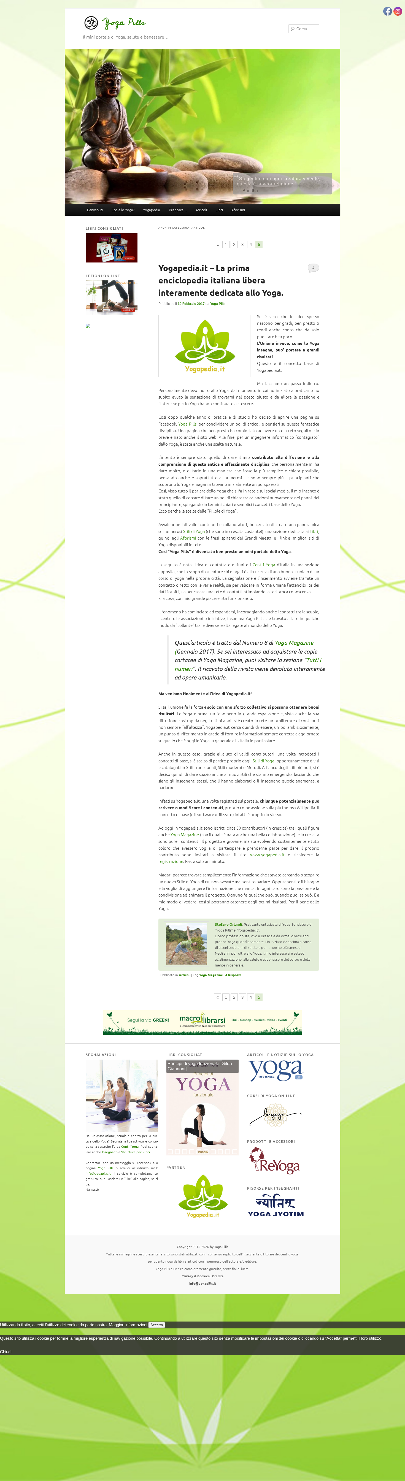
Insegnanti (110, 1152)
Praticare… (178, 209)
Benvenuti (95, 209)
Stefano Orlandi (228, 924)
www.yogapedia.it (267, 854)
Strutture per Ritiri (135, 1152)
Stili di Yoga (194, 531)
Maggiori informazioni (128, 1324)
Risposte (233, 975)
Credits (217, 1276)
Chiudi (5, 1351)
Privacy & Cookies (196, 1276)
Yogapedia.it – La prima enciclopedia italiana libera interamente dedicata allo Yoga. (220, 280)
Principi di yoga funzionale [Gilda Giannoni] (200, 1066)
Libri (219, 209)
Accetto (156, 1325)
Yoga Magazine (185, 834)
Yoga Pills (123, 22)
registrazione (170, 861)
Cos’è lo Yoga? (123, 209)
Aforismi (238, 209)
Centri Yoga (264, 564)
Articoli (201, 209)
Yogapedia (151, 209)
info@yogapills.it (98, 1173)
